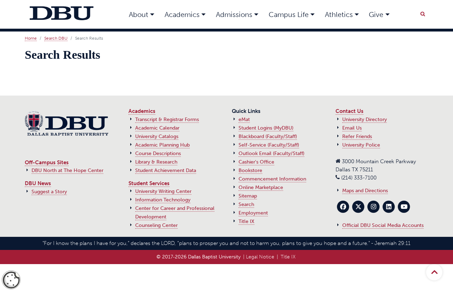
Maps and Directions (365, 191)
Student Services (149, 183)
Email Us (352, 128)
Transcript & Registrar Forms (167, 119)
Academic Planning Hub (162, 145)
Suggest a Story (49, 192)
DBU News (38, 183)
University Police (361, 145)
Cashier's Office (256, 162)
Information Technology (162, 200)
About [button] (138, 14)
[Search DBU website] (422, 12)
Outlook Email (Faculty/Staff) (271, 153)
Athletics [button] (339, 14)
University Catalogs (156, 136)
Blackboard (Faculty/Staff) (268, 136)
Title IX (246, 221)
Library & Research (156, 162)
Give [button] (376, 14)
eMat (244, 119)
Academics (141, 111)
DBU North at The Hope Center (67, 170)
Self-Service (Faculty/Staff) (269, 145)
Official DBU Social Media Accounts (383, 225)
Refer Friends (357, 136)
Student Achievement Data (165, 170)
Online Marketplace (261, 187)
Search (246, 204)
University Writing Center (163, 191)
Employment (253, 213)
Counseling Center (156, 225)
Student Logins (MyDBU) (266, 128)
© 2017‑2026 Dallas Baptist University (198, 257)
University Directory (364, 119)
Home (31, 38)
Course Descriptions (158, 153)
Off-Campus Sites (47, 162)
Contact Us (349, 111)
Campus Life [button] (289, 14)
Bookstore (250, 170)
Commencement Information (272, 179)
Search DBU (56, 38)
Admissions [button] (234, 14)
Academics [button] (182, 14)
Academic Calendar (157, 128)
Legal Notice (260, 257)
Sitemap (248, 196)
